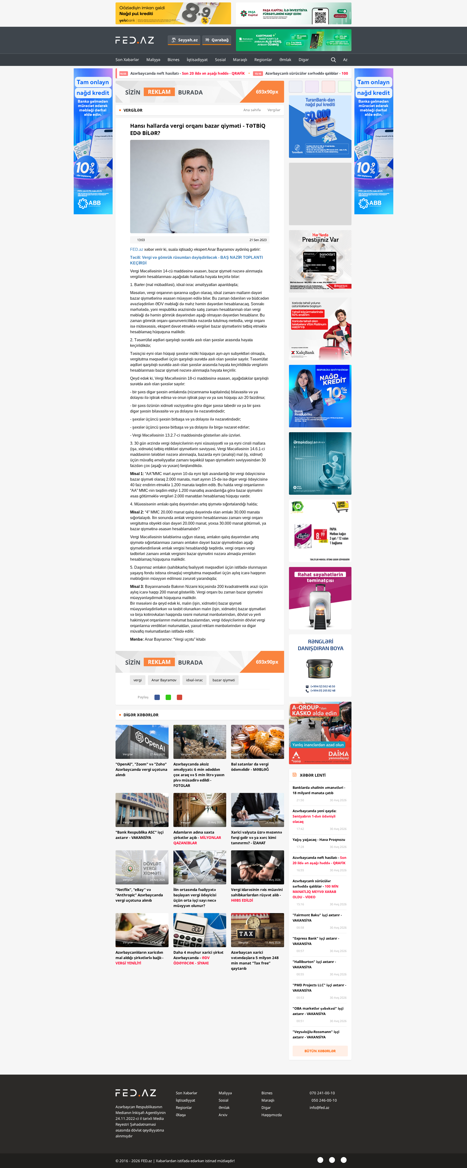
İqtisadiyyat (197, 59)
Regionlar (263, 59)
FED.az (136, 249)
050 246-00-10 (324, 1100)
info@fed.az (319, 1107)
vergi (138, 680)
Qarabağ (220, 40)
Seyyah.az (188, 40)
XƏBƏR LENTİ (312, 775)
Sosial (220, 59)
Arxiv (223, 1114)
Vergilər (274, 110)
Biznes (174, 59)
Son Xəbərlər (127, 59)
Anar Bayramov (164, 680)
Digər (304, 59)
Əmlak (285, 59)
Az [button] (346, 59)
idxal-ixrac (194, 680)
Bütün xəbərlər (320, 1051)
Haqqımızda (271, 1114)
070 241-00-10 (322, 1092)
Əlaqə (181, 1114)
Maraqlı (240, 59)
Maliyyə (153, 59)
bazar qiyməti (224, 680)
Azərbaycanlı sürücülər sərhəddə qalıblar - (272, 73)
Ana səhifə (252, 110)
